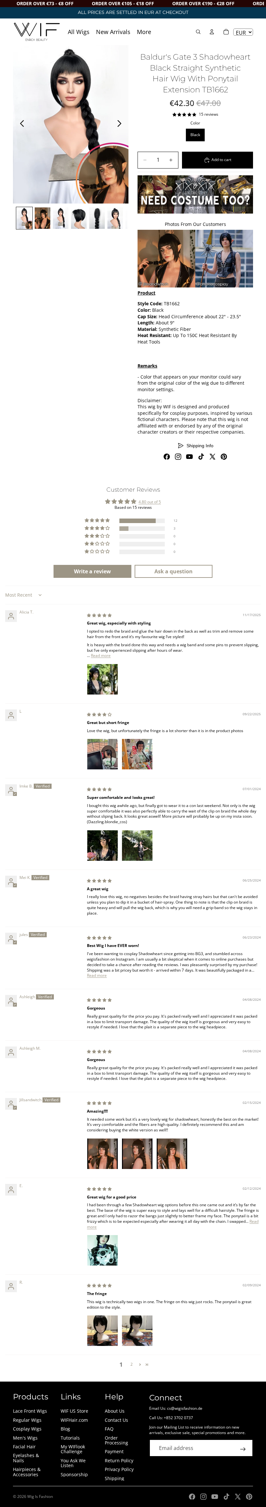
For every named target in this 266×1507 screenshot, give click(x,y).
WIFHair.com (74, 1420)
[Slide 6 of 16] (115, 218)
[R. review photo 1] (102, 1330)
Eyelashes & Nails (26, 1457)
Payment (114, 1451)
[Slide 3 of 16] (60, 218)
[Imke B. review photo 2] (137, 845)
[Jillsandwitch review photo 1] (102, 1153)
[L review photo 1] (102, 754)
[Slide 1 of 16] (24, 218)
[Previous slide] (20, 124)
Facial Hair (24, 1446)
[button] (98, 520)
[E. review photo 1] (102, 1250)
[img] (99, 615)
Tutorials (70, 1438)
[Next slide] (121, 124)
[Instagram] (178, 457)
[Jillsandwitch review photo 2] (137, 1153)
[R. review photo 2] (137, 1330)
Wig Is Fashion (40, 1496)
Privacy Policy (119, 1469)
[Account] (212, 32)
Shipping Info (200, 445)
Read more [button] (101, 655)
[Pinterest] (224, 457)
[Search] (198, 32)
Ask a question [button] (173, 571)
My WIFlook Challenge (73, 1448)
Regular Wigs (27, 1420)
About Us (115, 1411)
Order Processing (116, 1440)
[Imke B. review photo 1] (102, 845)
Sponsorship (74, 1474)
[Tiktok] (201, 457)
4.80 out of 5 (150, 502)
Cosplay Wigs (27, 1429)
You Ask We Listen (73, 1462)
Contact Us (116, 1420)
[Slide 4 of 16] (79, 218)
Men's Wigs (25, 1438)
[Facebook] (167, 457)
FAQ (109, 1429)
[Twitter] (212, 457)
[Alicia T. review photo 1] (102, 679)
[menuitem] (144, 31)
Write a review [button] (92, 571)
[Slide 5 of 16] (97, 218)
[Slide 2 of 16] (42, 218)
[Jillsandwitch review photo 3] (171, 1153)
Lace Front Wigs (30, 1411)
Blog (65, 1429)
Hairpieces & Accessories (27, 1471)
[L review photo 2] (137, 754)
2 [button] (131, 1364)
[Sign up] (243, 1449)
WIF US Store (74, 1411)
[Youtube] (189, 457)
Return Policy (119, 1460)
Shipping (114, 1478)
